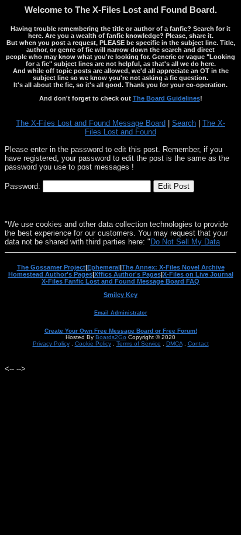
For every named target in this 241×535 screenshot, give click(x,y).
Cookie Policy (93, 343)
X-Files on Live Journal (198, 274)
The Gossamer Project (51, 267)
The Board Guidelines (166, 98)
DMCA (174, 343)
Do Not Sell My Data (185, 241)
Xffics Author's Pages (127, 274)
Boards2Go (110, 337)
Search (184, 123)
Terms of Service (138, 343)
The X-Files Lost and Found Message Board (91, 123)
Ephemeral (103, 267)
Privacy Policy (51, 343)
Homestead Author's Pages (50, 274)
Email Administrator (120, 313)
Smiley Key (120, 294)
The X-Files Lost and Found (155, 127)
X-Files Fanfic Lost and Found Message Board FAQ (120, 281)
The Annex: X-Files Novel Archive (173, 267)
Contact (198, 343)
